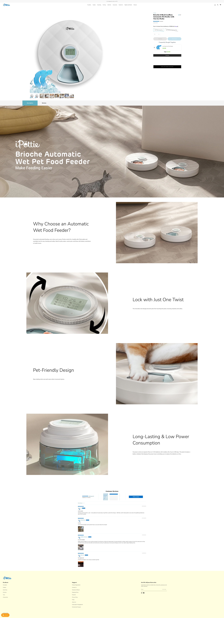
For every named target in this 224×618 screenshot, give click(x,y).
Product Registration (76, 585)
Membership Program (76, 607)
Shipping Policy (75, 592)
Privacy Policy (75, 597)
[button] (89, 5)
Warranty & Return (76, 590)
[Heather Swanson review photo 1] (81, 547)
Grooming (5, 590)
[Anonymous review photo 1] (81, 529)
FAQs (73, 599)
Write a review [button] (136, 496)
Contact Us (74, 587)
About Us (74, 602)
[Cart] (220, 5)
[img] (81, 506)
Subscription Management (77, 604)
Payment (74, 594)
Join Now (164, 589)
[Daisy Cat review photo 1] (81, 564)
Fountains (5, 585)
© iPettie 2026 (5, 613)
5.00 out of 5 (91, 496)
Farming (4, 592)
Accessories (5, 597)
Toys (4, 594)
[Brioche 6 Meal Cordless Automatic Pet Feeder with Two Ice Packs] (32, 96)
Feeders (154, 13)
